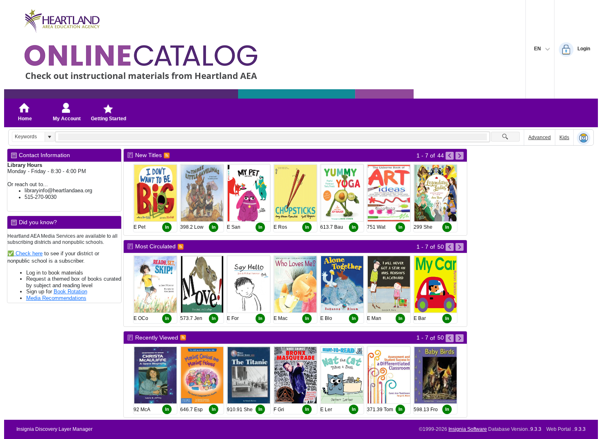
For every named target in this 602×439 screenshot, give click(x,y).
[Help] (583, 138)
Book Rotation (70, 291)
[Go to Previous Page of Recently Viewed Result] (450, 338)
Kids (564, 137)
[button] (49, 137)
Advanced (539, 137)
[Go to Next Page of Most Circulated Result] (459, 247)
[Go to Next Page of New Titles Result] (459, 156)
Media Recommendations (56, 298)
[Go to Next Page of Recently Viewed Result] (459, 338)
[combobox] (28, 137)
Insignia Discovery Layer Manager (54, 429)
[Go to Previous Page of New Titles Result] (450, 156)
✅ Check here (25, 253)
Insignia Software (467, 429)
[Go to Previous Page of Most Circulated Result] (450, 247)
